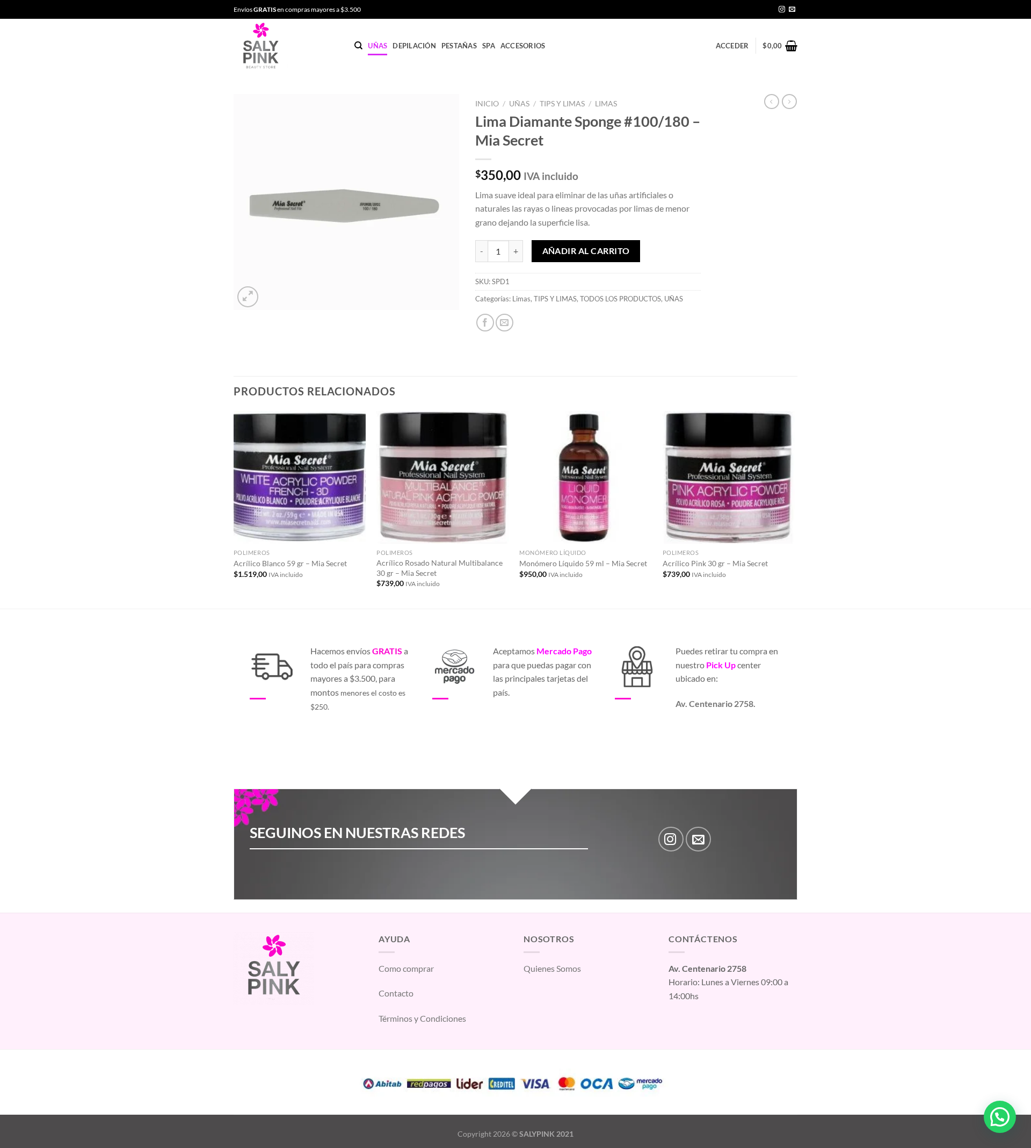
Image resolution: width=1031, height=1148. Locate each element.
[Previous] (234, 509)
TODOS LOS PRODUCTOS (620, 298)
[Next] (794, 509)
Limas (606, 103)
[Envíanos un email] (792, 9)
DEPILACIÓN (414, 45)
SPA (488, 45)
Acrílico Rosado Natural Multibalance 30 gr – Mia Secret (439, 567)
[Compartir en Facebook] (485, 322)
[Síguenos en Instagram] (782, 9)
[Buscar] (358, 45)
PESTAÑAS (459, 45)
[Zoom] (247, 296)
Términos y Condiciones (422, 1018)
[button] (1000, 1117)
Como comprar (406, 968)
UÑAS (377, 45)
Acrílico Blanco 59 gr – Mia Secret (290, 563)
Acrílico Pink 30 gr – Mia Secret (715, 563)
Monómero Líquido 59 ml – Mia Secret (583, 563)
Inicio (487, 103)
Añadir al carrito (586, 251)
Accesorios (523, 45)
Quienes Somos (552, 968)
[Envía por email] (504, 322)
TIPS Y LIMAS (562, 103)
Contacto (396, 993)
